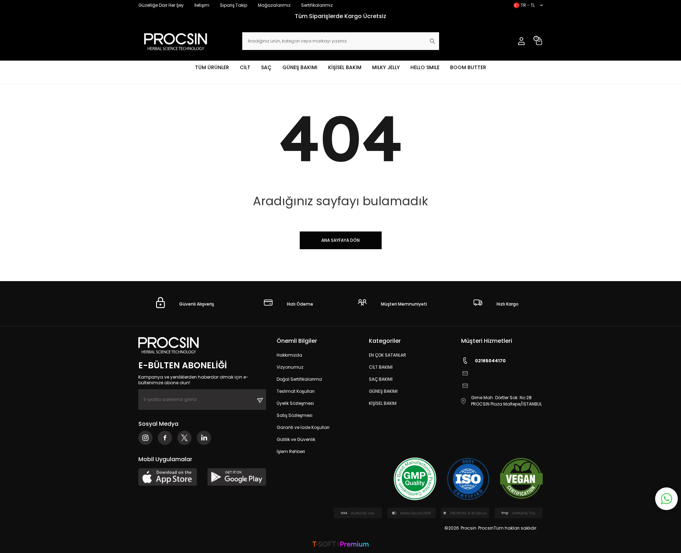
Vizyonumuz (290, 367)
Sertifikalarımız (317, 5)
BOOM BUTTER (468, 67)
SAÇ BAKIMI (381, 379)
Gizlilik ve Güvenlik (296, 439)
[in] (204, 438)
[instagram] (145, 438)
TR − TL (528, 5)
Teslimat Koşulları (296, 391)
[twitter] (184, 438)
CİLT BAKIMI (381, 367)
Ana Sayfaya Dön (340, 240)
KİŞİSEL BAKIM (344, 67)
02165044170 (490, 361)
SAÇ (266, 67)
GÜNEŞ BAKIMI (299, 67)
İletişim (201, 5)
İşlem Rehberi (291, 451)
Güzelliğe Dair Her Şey (161, 5)
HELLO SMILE (424, 67)
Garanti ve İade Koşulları (303, 427)
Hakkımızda (289, 355)
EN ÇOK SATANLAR (387, 355)
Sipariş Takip (233, 5)
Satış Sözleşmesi (294, 415)
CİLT (245, 67)
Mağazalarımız (274, 5)
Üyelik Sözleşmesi (295, 403)
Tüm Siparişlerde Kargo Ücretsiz (340, 16)
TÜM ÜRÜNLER (212, 67)
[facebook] (165, 438)
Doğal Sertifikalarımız (299, 379)
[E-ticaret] (340, 545)
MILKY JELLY (386, 67)
